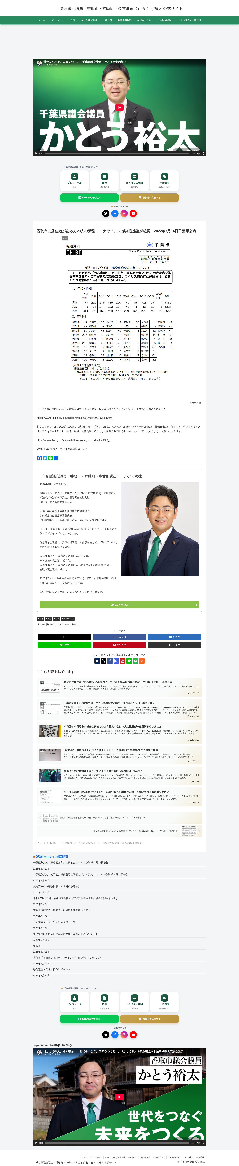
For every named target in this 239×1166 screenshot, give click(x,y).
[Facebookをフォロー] (110, 661)
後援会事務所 (144, 1157)
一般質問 (132, 1157)
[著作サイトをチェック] (97, 661)
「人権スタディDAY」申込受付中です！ (55, 922)
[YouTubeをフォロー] (122, 661)
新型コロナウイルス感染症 (60, 624)
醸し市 (37, 945)
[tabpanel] (50, 40)
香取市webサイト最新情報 (51, 856)
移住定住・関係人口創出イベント (52, 969)
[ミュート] (198, 153)
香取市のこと (69, 619)
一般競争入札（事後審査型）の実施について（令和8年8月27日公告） (72, 862)
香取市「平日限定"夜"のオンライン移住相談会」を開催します (67, 957)
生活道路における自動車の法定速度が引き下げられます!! (65, 933)
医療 (49, 619)
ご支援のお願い (174, 1157)
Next (204, 41)
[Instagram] (124, 213)
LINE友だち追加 (120, 604)
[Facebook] (115, 213)
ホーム (85, 1157)
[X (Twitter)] (105, 213)
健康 (41, 619)
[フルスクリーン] (202, 153)
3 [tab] (123, 57)
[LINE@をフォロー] (129, 661)
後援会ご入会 (159, 1157)
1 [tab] (115, 57)
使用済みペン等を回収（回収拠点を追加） (56, 886)
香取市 (76, 624)
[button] (174, 645)
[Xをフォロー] (103, 661)
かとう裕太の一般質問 (194, 1157)
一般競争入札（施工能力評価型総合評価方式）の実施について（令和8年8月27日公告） (82, 874)
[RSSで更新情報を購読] (142, 661)
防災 (57, 619)
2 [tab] (119, 57)
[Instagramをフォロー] (116, 661)
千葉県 (42, 624)
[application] (119, 107)
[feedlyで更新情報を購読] (135, 661)
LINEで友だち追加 (91, 197)
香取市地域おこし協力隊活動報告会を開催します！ (61, 910)
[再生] (36, 153)
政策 (107, 1157)
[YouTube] (133, 213)
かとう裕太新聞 (118, 1157)
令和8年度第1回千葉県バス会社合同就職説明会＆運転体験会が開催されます (75, 898)
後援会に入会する (152, 197)
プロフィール (96, 1157)
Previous (34, 41)
